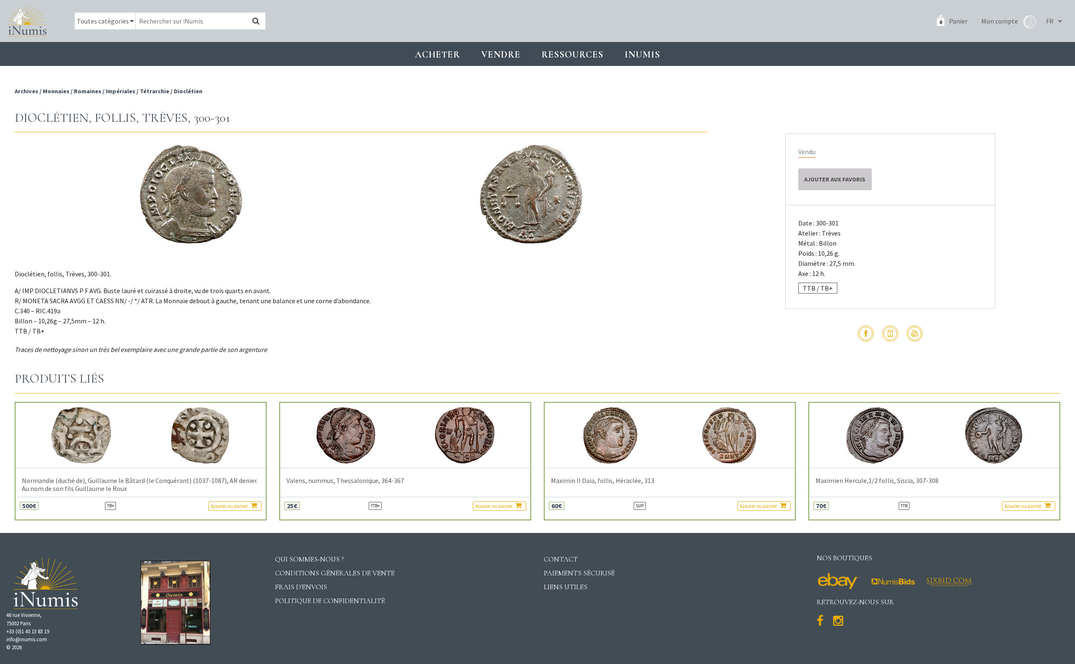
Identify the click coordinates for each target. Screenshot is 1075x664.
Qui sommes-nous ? (309, 559)
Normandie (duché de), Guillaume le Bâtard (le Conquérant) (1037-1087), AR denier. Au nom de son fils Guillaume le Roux (140, 485)
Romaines (87, 91)
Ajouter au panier (230, 506)
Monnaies (56, 91)
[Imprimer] (914, 333)
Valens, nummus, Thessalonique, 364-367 (345, 481)
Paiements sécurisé (579, 573)
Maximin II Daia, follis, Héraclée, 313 (602, 481)
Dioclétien (188, 91)
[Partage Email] (890, 333)
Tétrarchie (154, 91)
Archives (27, 91)
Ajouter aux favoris (834, 179)
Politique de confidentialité (330, 600)
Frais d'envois (301, 587)
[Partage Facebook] (866, 333)
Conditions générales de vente (335, 573)
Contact (561, 559)
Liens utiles (565, 587)
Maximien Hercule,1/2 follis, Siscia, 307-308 (877, 481)
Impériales (120, 91)
